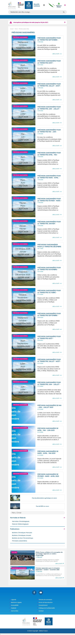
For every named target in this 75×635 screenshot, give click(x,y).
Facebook (34, 592)
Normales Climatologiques (20, 521)
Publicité (13, 608)
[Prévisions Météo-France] (29, 5)
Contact (41, 611)
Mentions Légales (16, 602)
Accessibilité (14, 605)
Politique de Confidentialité (47, 608)
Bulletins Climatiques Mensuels (22, 533)
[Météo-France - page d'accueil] (49, 621)
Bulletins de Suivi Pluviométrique (22, 538)
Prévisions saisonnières (19, 541)
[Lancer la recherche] (64, 12)
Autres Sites (14, 611)
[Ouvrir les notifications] (44, 5)
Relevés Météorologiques (20, 524)
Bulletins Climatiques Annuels (21, 535)
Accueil (11, 28)
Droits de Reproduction (46, 602)
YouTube (40, 592)
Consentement (43, 605)
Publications (14, 529)
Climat (16, 28)
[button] (65, 5)
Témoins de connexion (45, 599)
